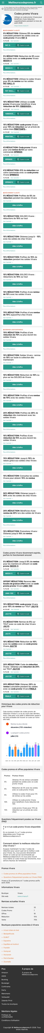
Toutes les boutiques (10, 1004)
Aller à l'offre (17, 205)
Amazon (5, 973)
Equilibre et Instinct (11, 944)
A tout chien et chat (11, 930)
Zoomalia (7, 962)
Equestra (7, 941)
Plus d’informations (9, 50)
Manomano (6, 993)
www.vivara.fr (23, 896)
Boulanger (5, 983)
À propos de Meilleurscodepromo (30, 974)
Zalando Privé (7, 1000)
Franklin (7, 948)
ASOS (4, 976)
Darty (4, 990)
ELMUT (6, 937)
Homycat (7, 951)
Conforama (6, 987)
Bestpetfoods (9, 934)
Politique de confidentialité (7, 1016)
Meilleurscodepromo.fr (22, 2)
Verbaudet (6, 997)
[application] (22, 751)
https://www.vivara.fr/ (21, 26)
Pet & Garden (9, 958)
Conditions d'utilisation (10, 1020)
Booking (5, 980)
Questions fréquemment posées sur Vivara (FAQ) (23, 877)
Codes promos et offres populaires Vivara (20, 874)
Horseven (7, 955)
